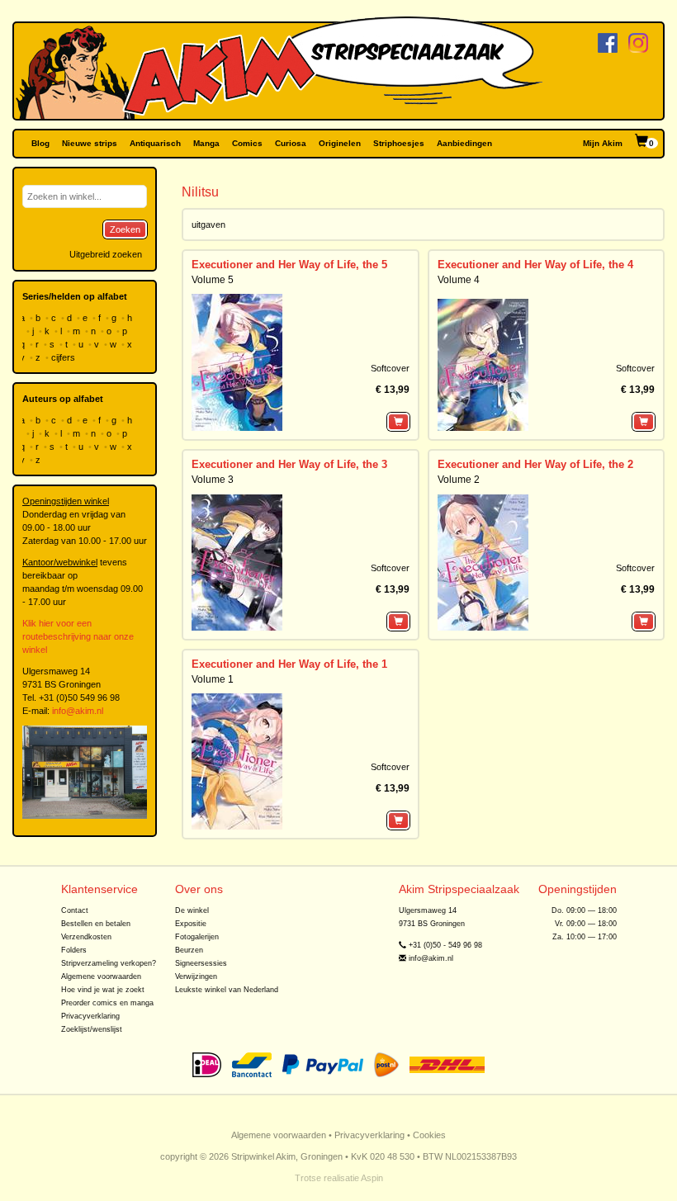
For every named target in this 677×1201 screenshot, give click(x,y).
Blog (40, 143)
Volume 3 (213, 479)
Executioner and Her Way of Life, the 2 (535, 464)
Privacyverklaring (90, 1016)
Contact (74, 910)
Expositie (190, 924)
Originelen (340, 143)
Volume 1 (213, 679)
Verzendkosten (86, 937)
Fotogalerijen (197, 937)
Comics (247, 143)
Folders (74, 950)
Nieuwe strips (89, 143)
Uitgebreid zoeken (105, 254)
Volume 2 (459, 479)
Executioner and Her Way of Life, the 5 (289, 264)
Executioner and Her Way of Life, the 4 (535, 264)
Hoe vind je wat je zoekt (102, 990)
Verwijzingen (196, 976)
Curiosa (290, 143)
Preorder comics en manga (107, 1003)
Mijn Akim (603, 143)
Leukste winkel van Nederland (226, 990)
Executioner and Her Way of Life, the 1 (289, 664)
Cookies (429, 1135)
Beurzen (189, 950)
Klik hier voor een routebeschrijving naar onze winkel (78, 636)
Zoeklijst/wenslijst (91, 1029)
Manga (206, 143)
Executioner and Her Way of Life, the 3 (289, 464)
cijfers (64, 357)
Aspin (372, 1178)
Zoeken (125, 229)
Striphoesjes (398, 143)
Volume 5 (213, 280)
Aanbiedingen (464, 143)
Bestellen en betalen (95, 924)
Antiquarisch (155, 143)
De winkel (192, 910)
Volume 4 (459, 280)
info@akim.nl (77, 711)
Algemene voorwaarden (101, 976)
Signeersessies (201, 963)
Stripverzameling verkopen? (108, 963)
